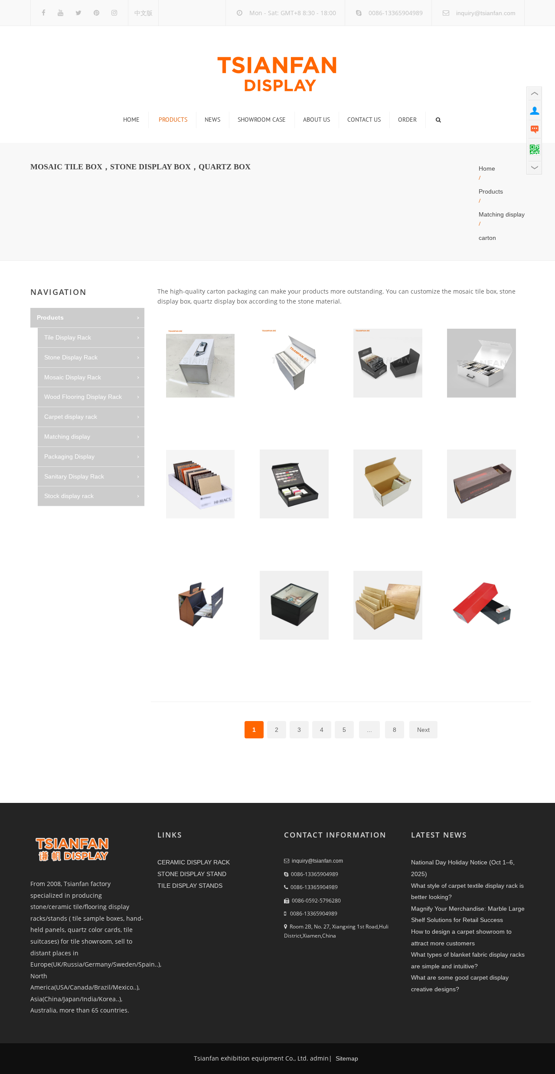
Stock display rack (69, 495)
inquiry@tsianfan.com (486, 13)
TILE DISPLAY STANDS (189, 885)
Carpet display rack (70, 416)
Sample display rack (79, 595)
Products (173, 119)
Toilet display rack (76, 535)
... (369, 729)
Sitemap (346, 1058)
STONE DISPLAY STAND (191, 873)
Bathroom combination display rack (93, 619)
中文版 (143, 13)
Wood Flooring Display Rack (83, 396)
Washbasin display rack (84, 575)
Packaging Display (69, 456)
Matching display (502, 214)
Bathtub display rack (79, 515)
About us (316, 119)
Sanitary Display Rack (74, 476)
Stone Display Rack (71, 357)
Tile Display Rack (67, 337)
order (407, 119)
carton (487, 237)
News (212, 119)
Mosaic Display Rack (72, 377)
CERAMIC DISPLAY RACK (193, 862)
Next (423, 729)
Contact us (364, 119)
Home (131, 119)
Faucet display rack (78, 555)
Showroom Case (262, 119)
